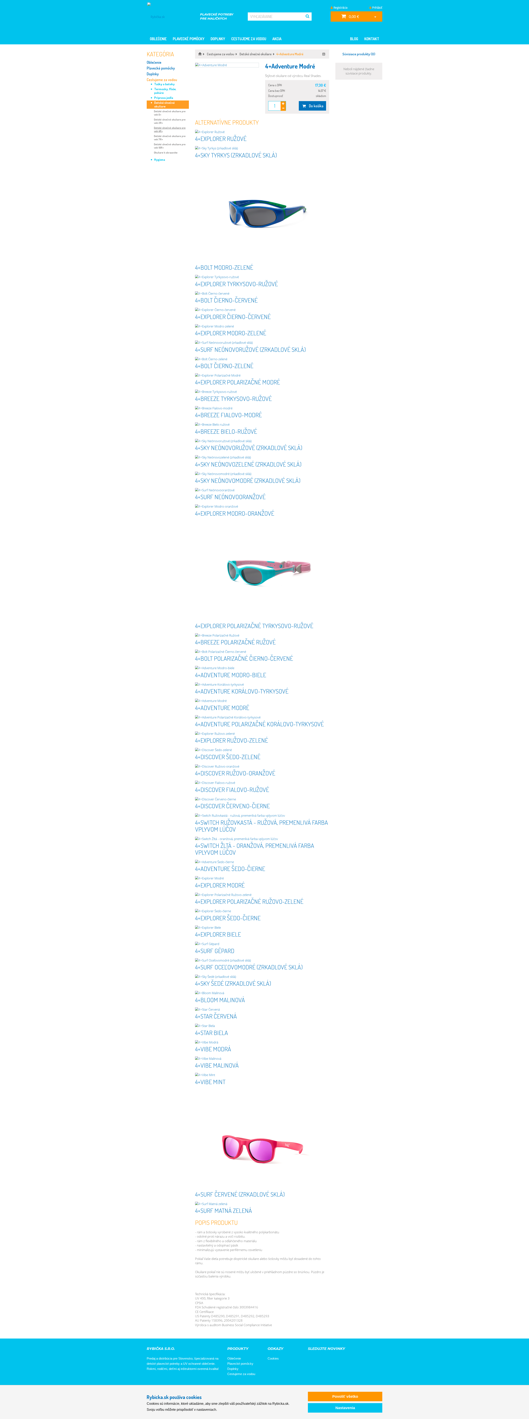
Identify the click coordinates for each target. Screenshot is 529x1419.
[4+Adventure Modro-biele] (262, 668)
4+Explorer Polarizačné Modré (237, 382)
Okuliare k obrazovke (166, 152)
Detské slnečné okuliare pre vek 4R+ (170, 129)
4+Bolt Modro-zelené (224, 267)
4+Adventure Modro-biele (230, 675)
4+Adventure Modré (222, 707)
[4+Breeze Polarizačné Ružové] (262, 635)
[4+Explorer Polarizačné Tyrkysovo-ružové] (262, 571)
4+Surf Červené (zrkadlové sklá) (240, 1194)
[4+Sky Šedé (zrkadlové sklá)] (262, 977)
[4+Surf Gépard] (262, 944)
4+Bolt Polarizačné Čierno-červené (244, 658)
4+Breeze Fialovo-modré (228, 415)
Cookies (273, 1358)
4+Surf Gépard (214, 951)
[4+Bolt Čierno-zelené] (262, 359)
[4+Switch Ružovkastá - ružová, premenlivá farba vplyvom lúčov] (262, 815)
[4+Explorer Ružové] (262, 132)
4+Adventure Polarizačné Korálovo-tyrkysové (259, 724)
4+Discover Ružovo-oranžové (235, 773)
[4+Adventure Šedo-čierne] (262, 862)
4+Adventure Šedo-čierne (230, 868)
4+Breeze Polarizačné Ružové (235, 642)
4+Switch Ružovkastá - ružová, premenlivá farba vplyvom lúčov (261, 825)
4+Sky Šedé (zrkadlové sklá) (233, 983)
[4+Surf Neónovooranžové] (262, 490)
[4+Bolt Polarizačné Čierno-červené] (262, 652)
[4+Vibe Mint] (262, 1075)
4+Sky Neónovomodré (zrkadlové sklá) (247, 480)
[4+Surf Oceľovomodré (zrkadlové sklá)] (262, 960)
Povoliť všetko (345, 1396)
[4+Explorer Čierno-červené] (262, 310)
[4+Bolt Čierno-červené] (262, 293)
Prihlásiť (376, 7)
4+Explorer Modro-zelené (230, 333)
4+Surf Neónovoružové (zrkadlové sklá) (250, 349)
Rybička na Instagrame (162, 1380)
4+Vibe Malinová (217, 1065)
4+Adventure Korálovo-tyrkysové (241, 691)
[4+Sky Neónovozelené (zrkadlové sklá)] (262, 457)
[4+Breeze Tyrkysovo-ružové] (262, 392)
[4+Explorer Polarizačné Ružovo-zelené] (262, 895)
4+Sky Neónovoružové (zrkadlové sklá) (248, 447)
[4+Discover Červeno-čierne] (262, 799)
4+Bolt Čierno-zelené (224, 366)
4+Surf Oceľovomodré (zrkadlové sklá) (249, 967)
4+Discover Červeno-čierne (232, 806)
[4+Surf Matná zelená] (262, 1204)
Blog (354, 39)
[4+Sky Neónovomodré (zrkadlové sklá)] (262, 474)
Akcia (276, 39)
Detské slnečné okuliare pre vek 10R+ (170, 146)
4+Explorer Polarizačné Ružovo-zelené (249, 901)
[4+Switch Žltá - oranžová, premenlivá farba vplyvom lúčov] (262, 839)
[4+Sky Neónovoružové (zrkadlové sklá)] (262, 441)
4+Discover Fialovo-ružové (232, 789)
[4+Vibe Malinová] (262, 1058)
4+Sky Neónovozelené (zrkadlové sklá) (248, 464)
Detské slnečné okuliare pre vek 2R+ (170, 121)
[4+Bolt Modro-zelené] (262, 213)
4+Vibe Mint (210, 1082)
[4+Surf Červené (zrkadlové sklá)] (262, 1139)
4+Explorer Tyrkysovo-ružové (236, 284)
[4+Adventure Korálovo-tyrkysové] (262, 684)
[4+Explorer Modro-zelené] (262, 326)
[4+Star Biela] (262, 1026)
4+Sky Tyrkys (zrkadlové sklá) (236, 155)
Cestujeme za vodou (248, 39)
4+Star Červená (216, 1016)
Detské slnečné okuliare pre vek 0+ (170, 113)
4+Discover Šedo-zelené (227, 757)
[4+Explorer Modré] (262, 878)
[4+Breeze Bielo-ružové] (262, 424)
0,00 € (353, 16)
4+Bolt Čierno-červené (226, 300)
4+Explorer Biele (218, 934)
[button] (227, 65)
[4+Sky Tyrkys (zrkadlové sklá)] (262, 148)
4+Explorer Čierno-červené (233, 316)
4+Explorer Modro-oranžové (234, 513)
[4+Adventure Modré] (262, 701)
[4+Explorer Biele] (262, 927)
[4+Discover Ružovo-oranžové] (262, 766)
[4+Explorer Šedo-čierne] (262, 911)
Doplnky (218, 39)
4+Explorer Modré (220, 885)
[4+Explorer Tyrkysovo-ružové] (262, 277)
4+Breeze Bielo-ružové (226, 431)
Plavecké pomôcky (188, 39)
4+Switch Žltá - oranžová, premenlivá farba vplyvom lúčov (254, 848)
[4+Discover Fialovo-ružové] (262, 783)
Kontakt (371, 39)
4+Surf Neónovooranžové (230, 497)
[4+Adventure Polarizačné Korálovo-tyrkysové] (262, 717)
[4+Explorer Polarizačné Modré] (262, 375)
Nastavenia (345, 1408)
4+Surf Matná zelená (223, 1210)
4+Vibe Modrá (213, 1049)
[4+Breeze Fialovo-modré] (262, 408)
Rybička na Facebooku (151, 1380)
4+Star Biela (211, 1032)
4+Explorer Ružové (221, 138)
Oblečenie (158, 39)
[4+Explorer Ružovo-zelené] (262, 733)
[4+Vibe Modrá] (262, 1042)
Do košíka (314, 106)
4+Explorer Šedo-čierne (228, 918)
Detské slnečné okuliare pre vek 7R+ (170, 137)
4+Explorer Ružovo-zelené (231, 740)
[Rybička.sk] (160, 16)
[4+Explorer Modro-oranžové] (262, 506)
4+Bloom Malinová (220, 1000)
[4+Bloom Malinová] (262, 993)
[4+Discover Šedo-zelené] (262, 750)
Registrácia (340, 7)
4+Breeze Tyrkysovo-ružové (233, 398)
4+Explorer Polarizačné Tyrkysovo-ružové (254, 626)
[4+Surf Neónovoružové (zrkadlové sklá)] (262, 342)
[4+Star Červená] (262, 1009)
